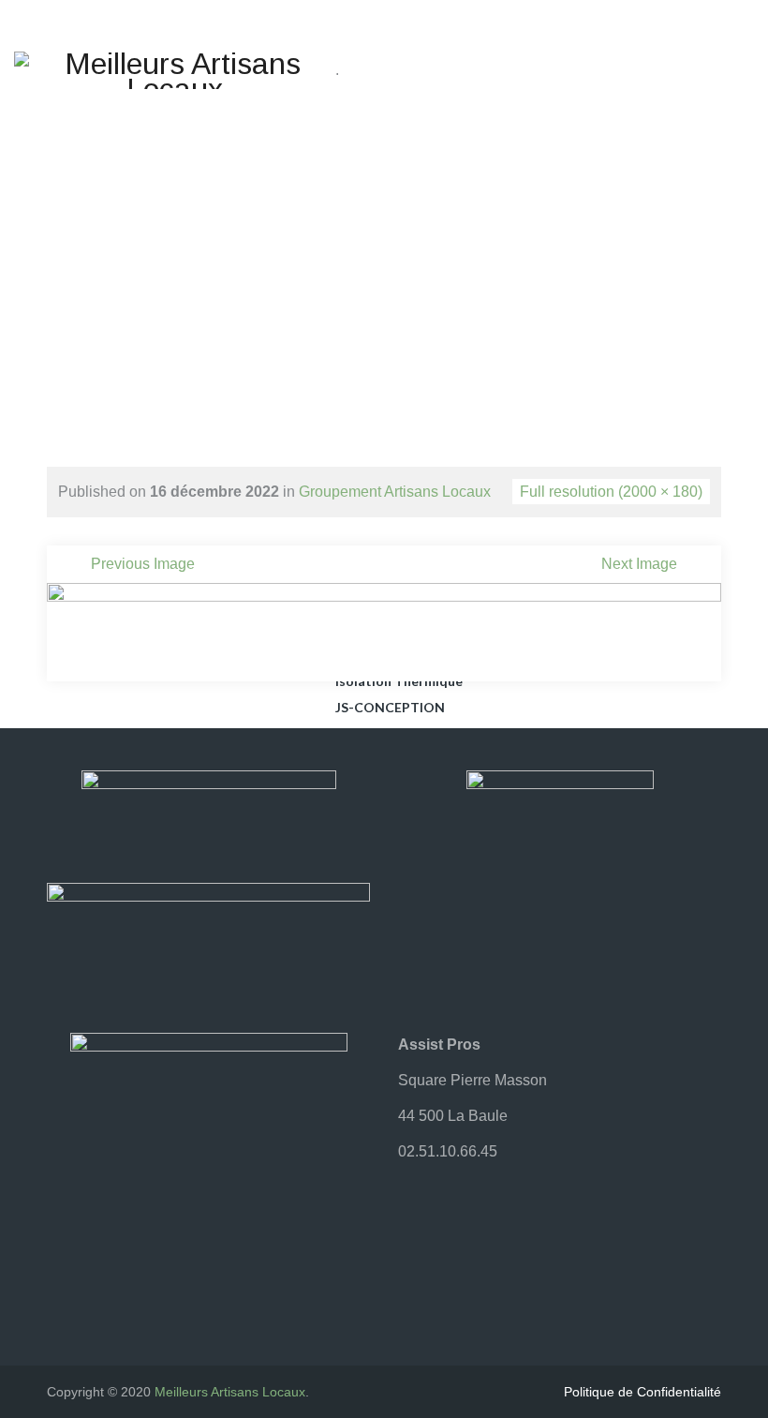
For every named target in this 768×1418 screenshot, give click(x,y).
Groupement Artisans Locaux (395, 492)
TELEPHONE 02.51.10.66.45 (562, 60)
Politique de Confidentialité (642, 1391)
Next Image (639, 564)
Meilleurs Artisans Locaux (230, 1391)
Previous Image (143, 564)
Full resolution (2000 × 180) (611, 492)
